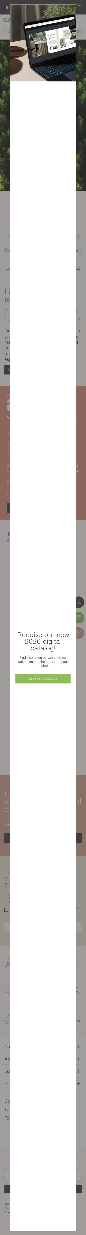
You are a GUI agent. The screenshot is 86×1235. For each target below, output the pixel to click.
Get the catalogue (43, 678)
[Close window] (70, 9)
